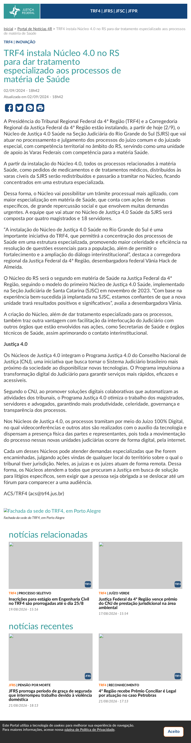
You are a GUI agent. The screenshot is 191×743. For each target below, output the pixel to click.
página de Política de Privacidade (89, 730)
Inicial (8, 29)
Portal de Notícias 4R (34, 29)
